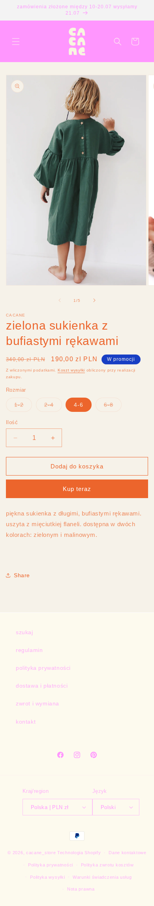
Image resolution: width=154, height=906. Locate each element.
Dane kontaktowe (127, 852)
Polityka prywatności (50, 864)
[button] (15, 41)
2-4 (53, 406)
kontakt (26, 721)
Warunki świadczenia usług (102, 877)
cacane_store (41, 852)
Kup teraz (77, 488)
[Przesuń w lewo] (59, 300)
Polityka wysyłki (47, 877)
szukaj (24, 632)
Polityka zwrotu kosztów (107, 864)
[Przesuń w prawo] (94, 300)
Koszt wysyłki (71, 370)
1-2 (23, 406)
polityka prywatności (43, 668)
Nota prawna (81, 889)
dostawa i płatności (42, 685)
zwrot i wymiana (37, 703)
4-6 (78, 405)
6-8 (113, 406)
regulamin (29, 650)
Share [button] (22, 575)
